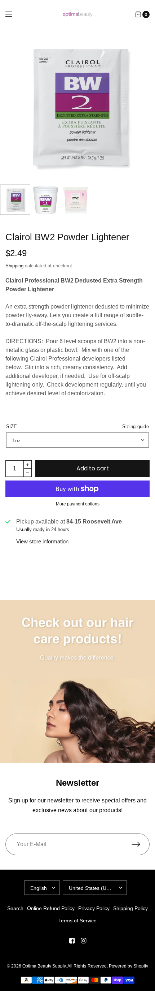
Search (15, 908)
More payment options (77, 504)
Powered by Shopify (128, 966)
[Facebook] (71, 941)
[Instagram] (83, 941)
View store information (42, 541)
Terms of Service (77, 920)
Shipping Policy (130, 908)
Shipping (14, 265)
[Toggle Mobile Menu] (13, 14)
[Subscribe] (141, 844)
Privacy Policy (94, 908)
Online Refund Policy (51, 908)
